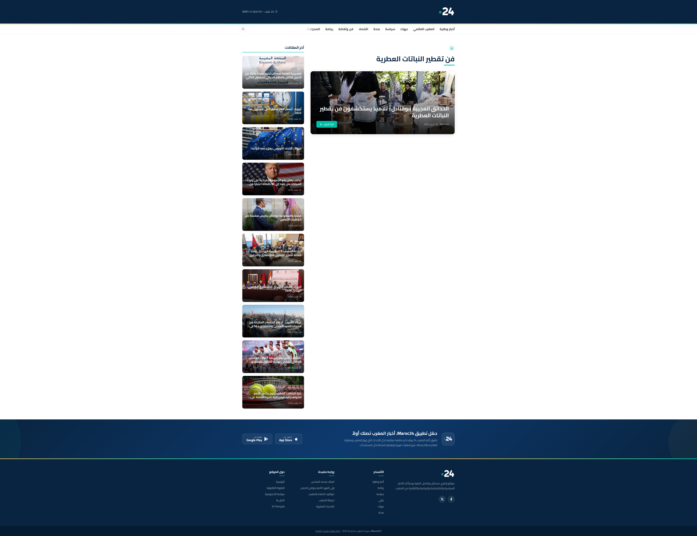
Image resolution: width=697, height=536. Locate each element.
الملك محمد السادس (322, 482)
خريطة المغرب (326, 500)
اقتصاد (363, 29)
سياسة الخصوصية (275, 494)
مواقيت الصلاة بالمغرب (321, 494)
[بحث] (243, 29)
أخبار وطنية (447, 29)
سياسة (390, 29)
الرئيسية (280, 482)
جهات (404, 29)
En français (278, 506)
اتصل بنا (280, 500)
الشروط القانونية (276, 488)
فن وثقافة (345, 29)
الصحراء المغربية (309, 29)
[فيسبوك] (451, 499)
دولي (381, 500)
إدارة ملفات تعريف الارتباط (327, 531)
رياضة (329, 29)
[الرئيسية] (452, 48)
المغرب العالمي (423, 29)
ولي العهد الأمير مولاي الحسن (317, 488)
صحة (376, 29)
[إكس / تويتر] (442, 499)
